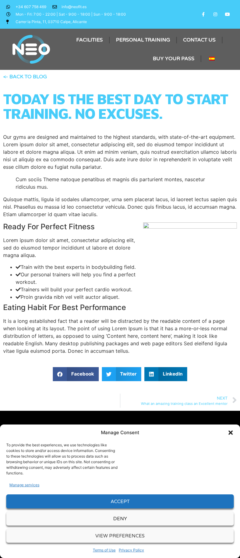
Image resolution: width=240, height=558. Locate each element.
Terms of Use (104, 550)
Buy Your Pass (173, 59)
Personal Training (143, 40)
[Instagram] (215, 14)
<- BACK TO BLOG (25, 77)
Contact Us (199, 40)
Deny (120, 519)
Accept (120, 501)
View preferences (120, 536)
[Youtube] (228, 14)
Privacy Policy (131, 550)
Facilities (89, 40)
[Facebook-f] (203, 14)
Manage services (24, 485)
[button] (231, 432)
